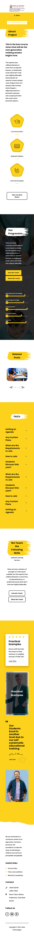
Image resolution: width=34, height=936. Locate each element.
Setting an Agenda (11, 430)
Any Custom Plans (12, 438)
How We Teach (13, 273)
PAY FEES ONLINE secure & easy (17, 22)
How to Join (11, 456)
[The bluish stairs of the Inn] (17, 374)
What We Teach (14, 278)
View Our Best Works (17, 196)
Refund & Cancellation (15, 875)
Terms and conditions (15, 872)
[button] (11, 387)
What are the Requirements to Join (13, 448)
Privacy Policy (12, 868)
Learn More (12, 661)
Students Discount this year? (12, 464)
